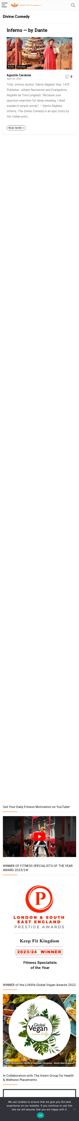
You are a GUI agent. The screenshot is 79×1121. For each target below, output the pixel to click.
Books (11, 67)
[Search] (73, 5)
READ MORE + (16, 127)
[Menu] (4, 5)
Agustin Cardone (19, 75)
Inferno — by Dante (27, 30)
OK (40, 1115)
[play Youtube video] (39, 836)
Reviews (21, 67)
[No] (74, 1109)
